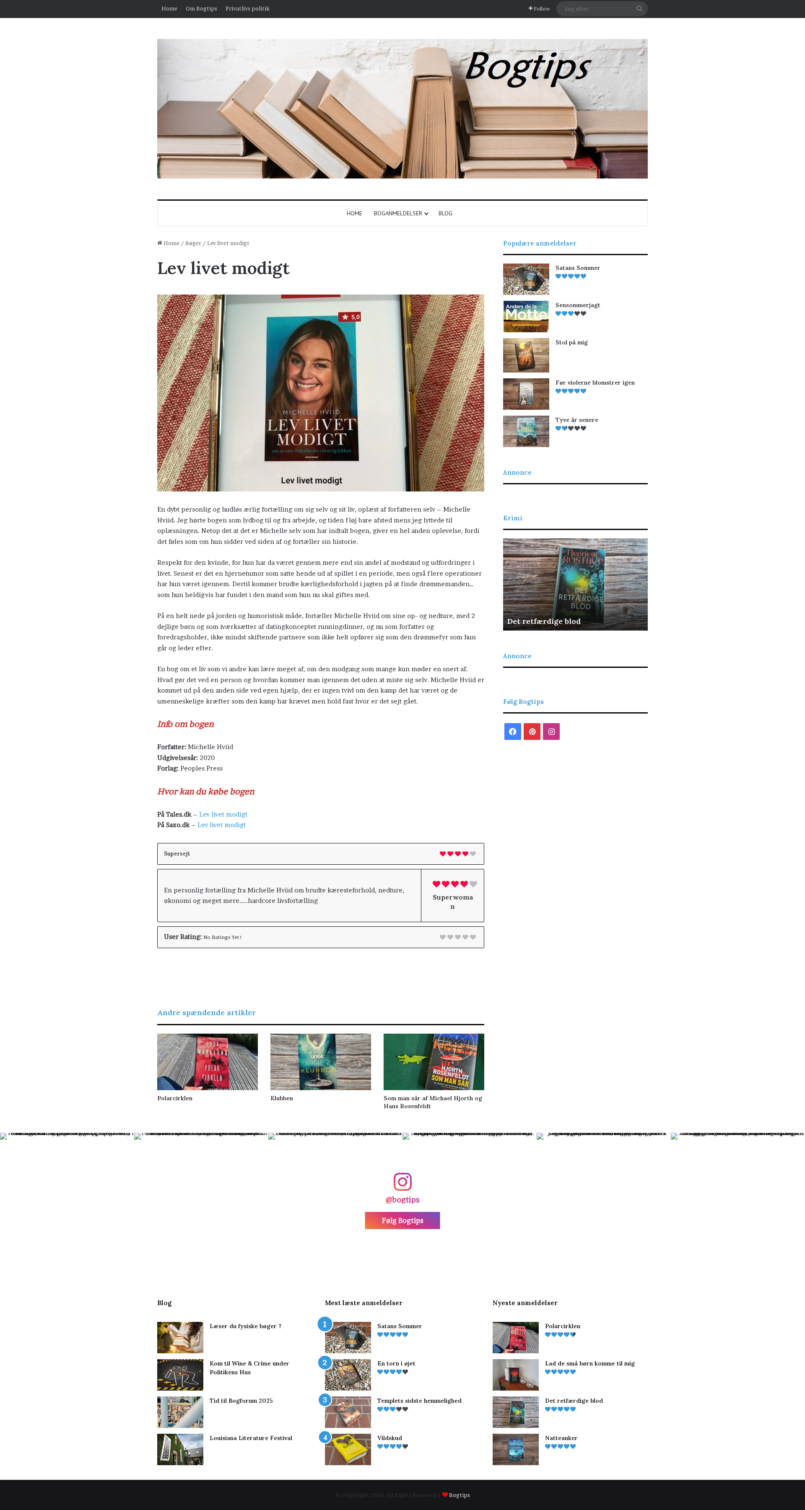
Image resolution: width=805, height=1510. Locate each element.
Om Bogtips (201, 8)
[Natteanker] (516, 1449)
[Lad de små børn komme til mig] (516, 1375)
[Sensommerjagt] (526, 316)
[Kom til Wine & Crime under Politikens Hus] (180, 1375)
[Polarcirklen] (207, 1062)
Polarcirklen (174, 1098)
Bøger (193, 243)
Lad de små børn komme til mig (590, 1363)
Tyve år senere (577, 420)
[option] (575, 584)
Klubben (281, 1098)
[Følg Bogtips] (402, 1186)
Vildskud (389, 1438)
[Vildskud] (348, 1449)
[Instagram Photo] (67, 1200)
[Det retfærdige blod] (516, 1412)
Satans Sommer (578, 267)
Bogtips (459, 1495)
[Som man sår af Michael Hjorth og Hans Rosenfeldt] (434, 1062)
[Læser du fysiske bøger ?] (180, 1337)
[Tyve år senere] (526, 431)
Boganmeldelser (398, 213)
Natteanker (528, 621)
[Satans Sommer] (526, 279)
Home (169, 8)
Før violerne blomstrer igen (595, 382)
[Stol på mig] (526, 355)
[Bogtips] (402, 108)
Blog (445, 213)
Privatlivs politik (248, 8)
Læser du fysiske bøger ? (245, 1326)
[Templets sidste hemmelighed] (348, 1412)
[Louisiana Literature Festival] (180, 1449)
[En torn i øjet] (348, 1375)
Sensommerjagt (578, 305)
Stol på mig (572, 342)
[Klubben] (320, 1062)
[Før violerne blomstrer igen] (526, 394)
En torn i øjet (396, 1363)
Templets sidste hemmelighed (419, 1400)
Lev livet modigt (223, 814)
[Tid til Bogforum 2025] (180, 1412)
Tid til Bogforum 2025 (241, 1400)
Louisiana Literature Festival (251, 1438)
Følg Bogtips (402, 1220)
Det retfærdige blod (574, 1400)
